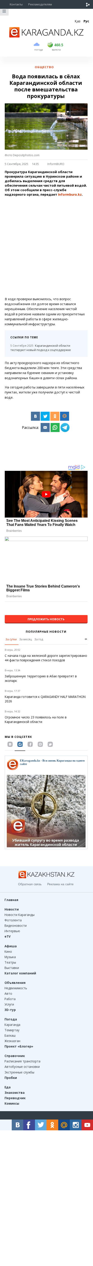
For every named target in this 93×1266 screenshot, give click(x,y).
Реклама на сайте (60, 884)
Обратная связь (30, 884)
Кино (8, 951)
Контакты (16, 4)
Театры (10, 962)
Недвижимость (16, 988)
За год (38, 639)
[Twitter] (45, 416)
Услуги (9, 1004)
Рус (86, 21)
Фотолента (13, 920)
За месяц (25, 639)
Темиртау (12, 1030)
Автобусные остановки (22, 1066)
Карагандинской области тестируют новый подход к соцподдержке (40, 348)
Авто (8, 993)
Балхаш (10, 1035)
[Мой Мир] (64, 416)
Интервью (12, 931)
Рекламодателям (40, 4)
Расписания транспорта (22, 1061)
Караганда (12, 1024)
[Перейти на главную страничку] (46, 36)
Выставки (12, 968)
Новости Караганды (20, 915)
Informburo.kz (69, 194)
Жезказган (12, 1041)
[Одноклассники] (54, 416)
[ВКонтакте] (35, 416)
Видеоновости (16, 925)
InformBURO (55, 164)
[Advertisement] (46, 246)
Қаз (77, 21)
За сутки (11, 639)
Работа (10, 999)
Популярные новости (46, 632)
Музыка (10, 957)
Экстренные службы (19, 1072)
